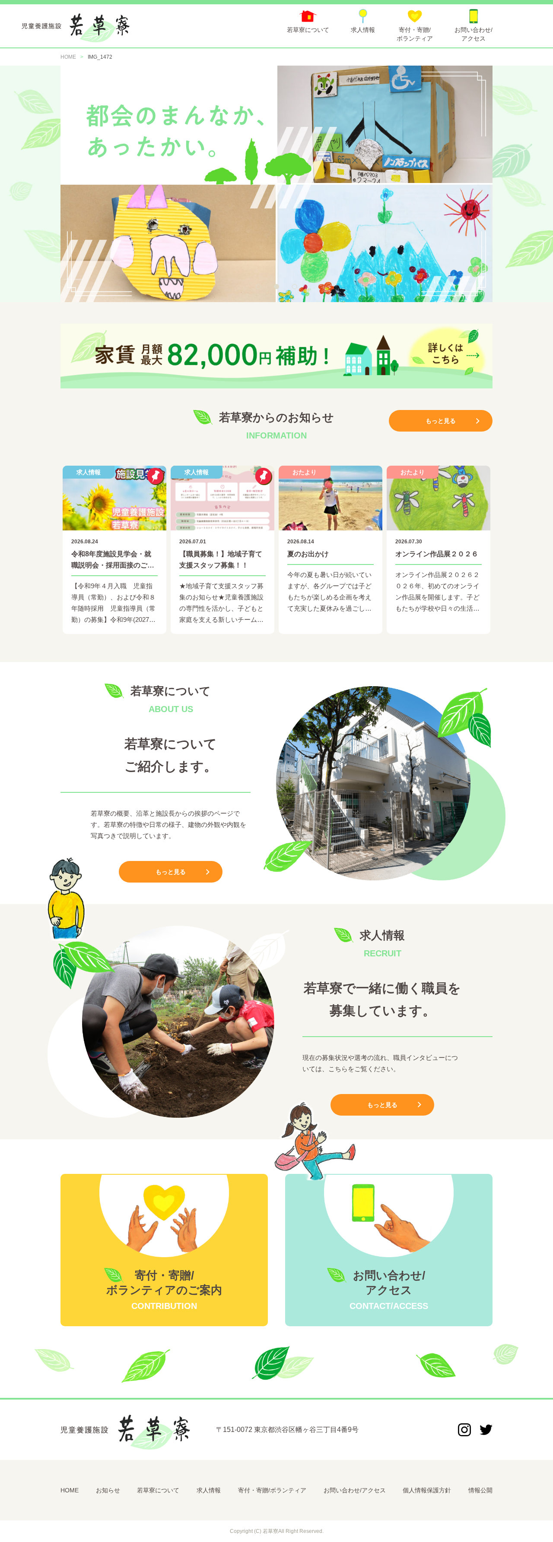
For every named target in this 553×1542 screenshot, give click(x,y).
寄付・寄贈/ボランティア (272, 1490)
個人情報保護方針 (427, 1490)
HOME (69, 1490)
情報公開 (480, 1490)
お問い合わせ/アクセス (355, 1490)
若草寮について (158, 1490)
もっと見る (441, 420)
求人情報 (209, 1490)
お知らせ (108, 1490)
